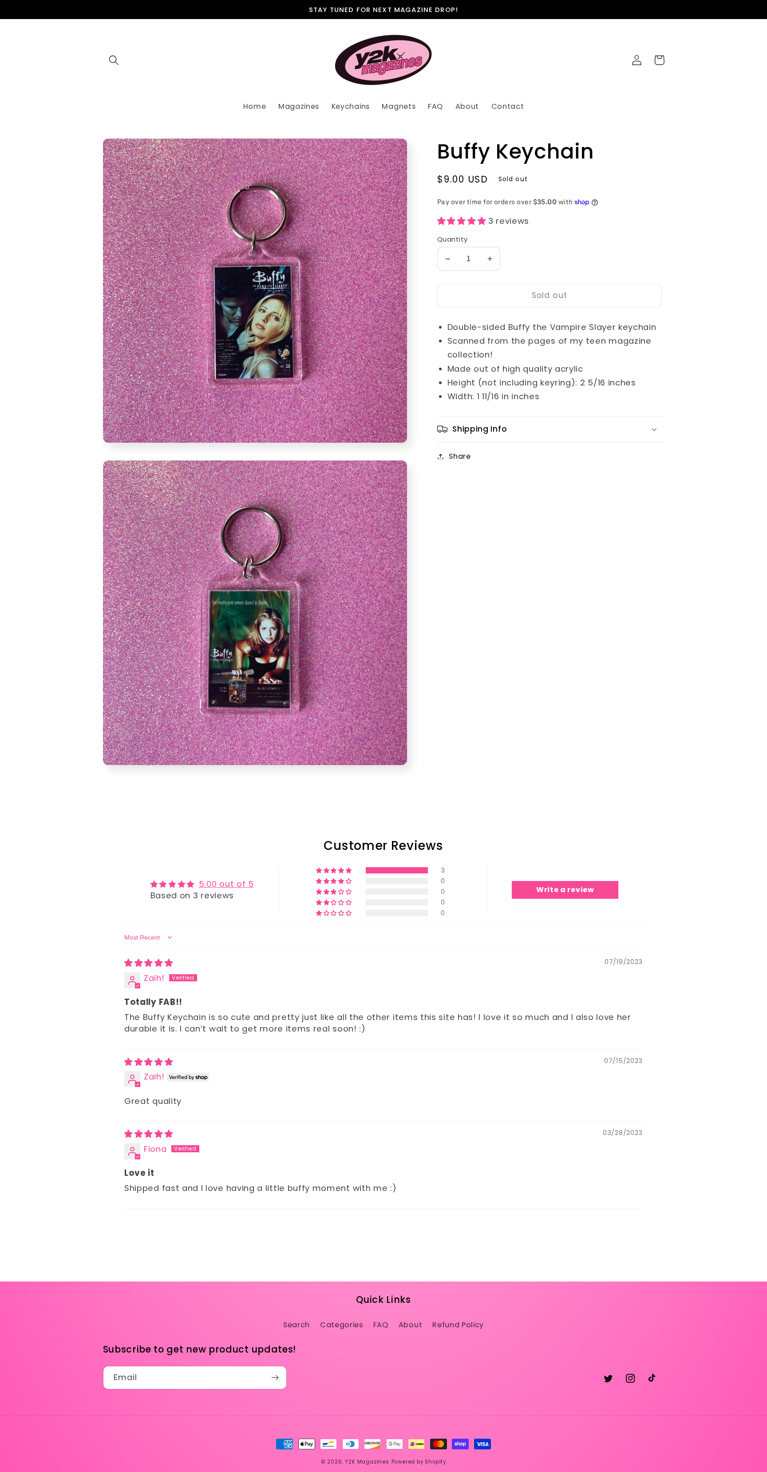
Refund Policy (458, 1325)
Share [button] (459, 456)
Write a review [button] (565, 890)
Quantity (452, 239)
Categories (341, 1325)
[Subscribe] (275, 1378)
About (410, 1325)
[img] (148, 962)
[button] (114, 60)
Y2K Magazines (367, 1461)
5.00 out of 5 (226, 883)
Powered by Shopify (419, 1461)
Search (296, 1325)
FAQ (380, 1325)
